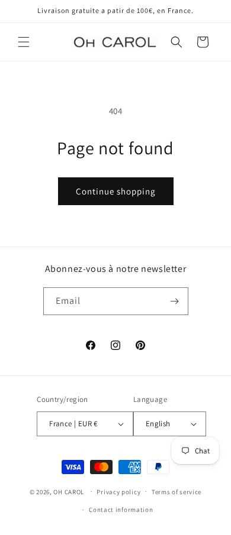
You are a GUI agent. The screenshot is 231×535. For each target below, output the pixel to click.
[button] (24, 42)
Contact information (121, 509)
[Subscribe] (175, 301)
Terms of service (176, 492)
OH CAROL (68, 491)
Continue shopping (116, 191)
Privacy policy (118, 492)
